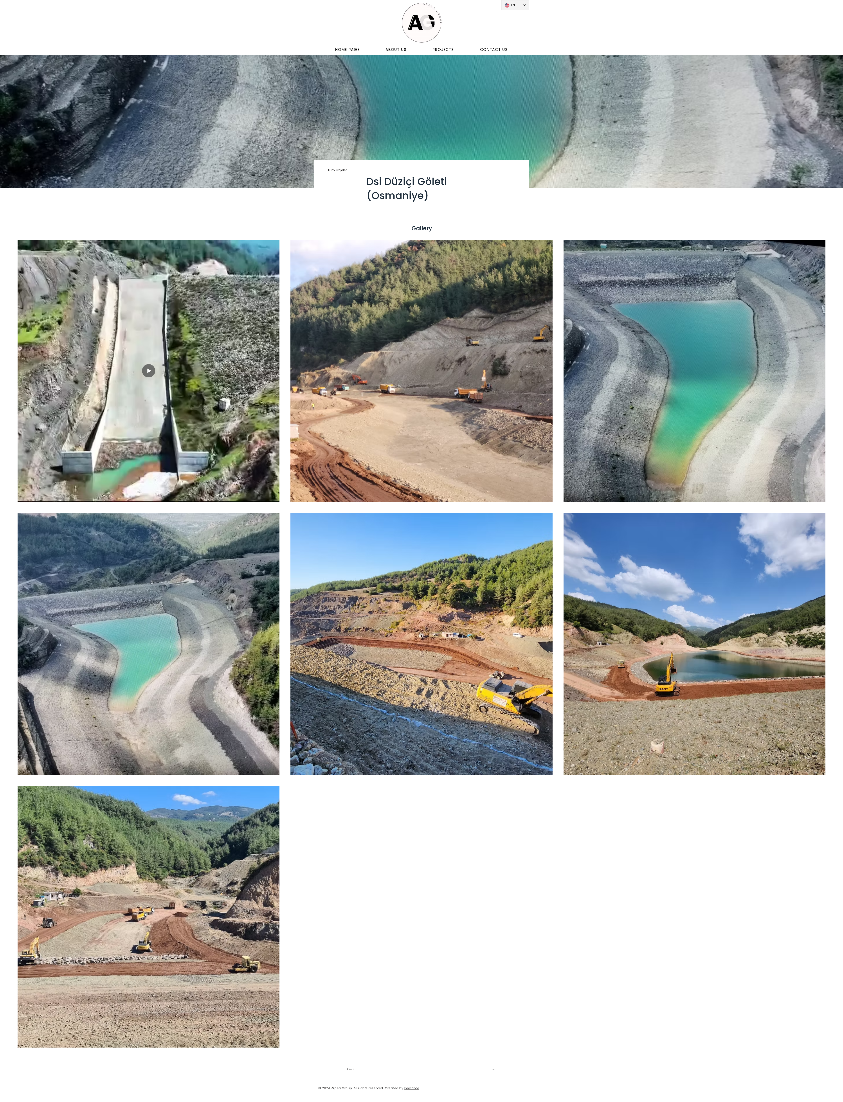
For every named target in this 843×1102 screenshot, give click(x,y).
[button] (396, 50)
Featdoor (411, 1088)
